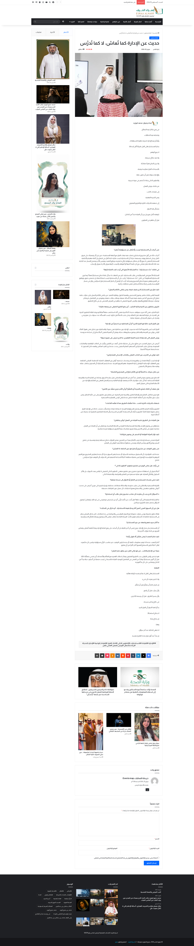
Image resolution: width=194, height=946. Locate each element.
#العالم (62, 891)
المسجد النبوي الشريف (54, 902)
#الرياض (69, 891)
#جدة (39, 895)
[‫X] (143, 655)
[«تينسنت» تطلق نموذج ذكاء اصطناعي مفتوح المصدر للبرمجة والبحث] (82, 893)
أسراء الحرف (46, 898)
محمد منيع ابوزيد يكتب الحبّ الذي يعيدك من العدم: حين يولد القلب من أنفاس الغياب (45, 107)
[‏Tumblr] (133, 655)
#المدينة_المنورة (51, 891)
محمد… (67, 301)
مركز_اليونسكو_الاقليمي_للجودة (62, 914)
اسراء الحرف (131, 942)
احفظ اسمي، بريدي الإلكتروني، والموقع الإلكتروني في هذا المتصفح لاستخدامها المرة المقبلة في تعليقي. (126, 858)
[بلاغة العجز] (82, 905)
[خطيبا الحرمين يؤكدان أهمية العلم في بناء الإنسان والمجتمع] (82, 922)
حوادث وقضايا (92, 22)
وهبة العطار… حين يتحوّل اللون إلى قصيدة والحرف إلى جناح (45, 250)
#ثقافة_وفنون (48, 895)
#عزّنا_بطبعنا (68, 898)
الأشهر (65, 32)
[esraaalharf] (149, 11)
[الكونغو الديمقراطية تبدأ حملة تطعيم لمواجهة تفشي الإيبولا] (111, 921)
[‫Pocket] (107, 655)
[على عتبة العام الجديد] (97, 902)
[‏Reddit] (123, 655)
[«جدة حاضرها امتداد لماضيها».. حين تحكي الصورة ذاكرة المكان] (90, 731)
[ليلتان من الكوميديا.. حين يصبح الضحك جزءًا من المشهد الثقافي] (118, 720)
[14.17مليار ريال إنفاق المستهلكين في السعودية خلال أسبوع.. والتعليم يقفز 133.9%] (97, 921)
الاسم (157, 839)
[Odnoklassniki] (112, 655)
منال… (49, 307)
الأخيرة (52, 32)
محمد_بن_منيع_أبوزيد (66, 910)
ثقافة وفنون (147, 33)
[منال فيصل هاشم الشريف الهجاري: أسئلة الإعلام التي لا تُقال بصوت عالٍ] (52, 129)
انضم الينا (81, 22)
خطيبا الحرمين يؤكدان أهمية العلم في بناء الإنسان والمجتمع (118, 2)
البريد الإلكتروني (154, 848)
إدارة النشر (156, 49)
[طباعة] (97, 655)
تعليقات (38, 32)
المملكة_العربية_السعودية (45, 906)
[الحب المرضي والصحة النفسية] (52, 59)
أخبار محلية (148, 22)
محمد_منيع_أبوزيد (51, 910)
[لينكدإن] (138, 655)
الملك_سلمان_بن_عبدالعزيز (64, 906)
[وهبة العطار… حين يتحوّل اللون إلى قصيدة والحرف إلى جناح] (52, 234)
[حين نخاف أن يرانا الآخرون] (111, 908)
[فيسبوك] (148, 655)
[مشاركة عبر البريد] (102, 655)
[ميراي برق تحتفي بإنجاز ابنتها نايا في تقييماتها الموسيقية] (146, 727)
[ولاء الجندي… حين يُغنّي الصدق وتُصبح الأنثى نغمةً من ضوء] (52, 183)
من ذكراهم (116, 22)
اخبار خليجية (138, 22)
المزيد (73, 22)
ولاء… (67, 344)
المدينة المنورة (68, 902)
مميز (116, 942)
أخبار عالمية (127, 22)
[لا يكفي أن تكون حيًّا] (97, 892)
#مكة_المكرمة (57, 898)
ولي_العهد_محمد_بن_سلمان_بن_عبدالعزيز (59, 918)
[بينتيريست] (128, 655)
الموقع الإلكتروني (112, 848)
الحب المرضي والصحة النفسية (45, 80)
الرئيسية (158, 22)
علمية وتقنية (104, 22)
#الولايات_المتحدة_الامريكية (64, 895)
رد (147, 790)
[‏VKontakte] (117, 655)
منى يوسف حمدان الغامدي (42, 914)
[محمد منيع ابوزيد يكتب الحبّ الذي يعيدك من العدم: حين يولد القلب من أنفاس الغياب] (52, 94)
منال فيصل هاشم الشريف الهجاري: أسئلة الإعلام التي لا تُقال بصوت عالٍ (45, 147)
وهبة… (49, 328)
